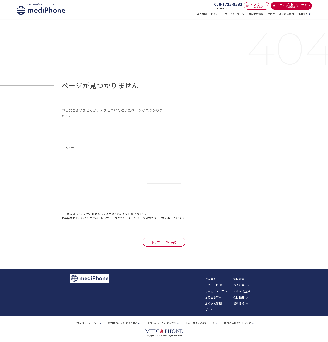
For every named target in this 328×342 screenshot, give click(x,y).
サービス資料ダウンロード (292, 6)
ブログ (271, 14)
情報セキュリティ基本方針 (161, 323)
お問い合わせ (257, 6)
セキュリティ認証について (200, 323)
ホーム (65, 147)
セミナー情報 (213, 285)
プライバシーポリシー (86, 323)
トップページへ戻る (164, 242)
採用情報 (238, 303)
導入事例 (202, 14)
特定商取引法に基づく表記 (123, 323)
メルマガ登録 (241, 291)
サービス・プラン (234, 14)
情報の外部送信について (237, 323)
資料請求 (238, 279)
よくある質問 (286, 14)
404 (72, 147)
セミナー (216, 14)
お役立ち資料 (256, 14)
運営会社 (303, 14)
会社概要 (238, 297)
